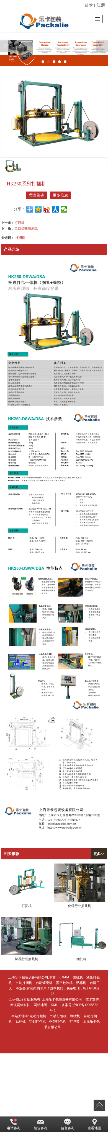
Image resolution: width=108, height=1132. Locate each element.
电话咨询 (13, 1128)
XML (54, 1005)
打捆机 (19, 222)
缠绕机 (75, 1016)
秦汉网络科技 (20, 1005)
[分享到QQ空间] (38, 209)
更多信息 (60, 195)
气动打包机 (58, 1016)
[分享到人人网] (55, 209)
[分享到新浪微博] (46, 209)
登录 (88, 4)
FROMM (62, 977)
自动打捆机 (24, 983)
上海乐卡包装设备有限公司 (62, 999)
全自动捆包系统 (26, 228)
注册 (100, 4)
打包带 (74, 1022)
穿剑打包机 (37, 1022)
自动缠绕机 (44, 983)
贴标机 (81, 983)
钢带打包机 (57, 1022)
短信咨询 (40, 1128)
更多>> (99, 854)
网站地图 (40, 1005)
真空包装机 (64, 983)
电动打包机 (38, 1016)
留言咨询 (37, 195)
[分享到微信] (64, 209)
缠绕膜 (78, 977)
